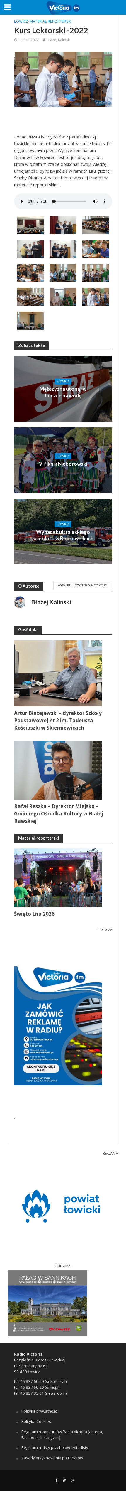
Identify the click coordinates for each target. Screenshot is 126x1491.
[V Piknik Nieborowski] (63, 459)
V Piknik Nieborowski (63, 464)
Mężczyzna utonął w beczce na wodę (63, 392)
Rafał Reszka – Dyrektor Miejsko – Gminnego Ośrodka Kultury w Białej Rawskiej (58, 813)
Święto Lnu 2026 (34, 913)
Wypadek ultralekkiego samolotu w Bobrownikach (63, 535)
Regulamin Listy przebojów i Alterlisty (54, 1447)
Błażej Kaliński (59, 39)
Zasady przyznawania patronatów (52, 1457)
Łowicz (21, 21)
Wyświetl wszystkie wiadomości (83, 585)
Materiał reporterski (50, 21)
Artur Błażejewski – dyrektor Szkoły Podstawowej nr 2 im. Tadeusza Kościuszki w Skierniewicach (58, 720)
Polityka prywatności (39, 1411)
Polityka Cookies (36, 1421)
